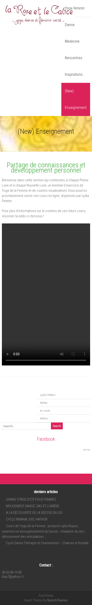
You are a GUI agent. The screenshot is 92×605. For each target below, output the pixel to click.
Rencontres (73, 58)
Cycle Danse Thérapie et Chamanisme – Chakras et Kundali (47, 543)
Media (44, 418)
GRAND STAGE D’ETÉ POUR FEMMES (31, 499)
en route (45, 410)
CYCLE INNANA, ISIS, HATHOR (26, 519)
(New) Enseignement (76, 99)
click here (86, 450)
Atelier (43, 403)
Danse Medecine (72, 33)
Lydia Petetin (47, 395)
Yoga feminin (74, 8)
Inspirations (74, 74)
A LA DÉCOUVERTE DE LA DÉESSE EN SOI (34, 513)
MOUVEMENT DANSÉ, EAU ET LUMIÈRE (32, 506)
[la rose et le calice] (38, 25)
